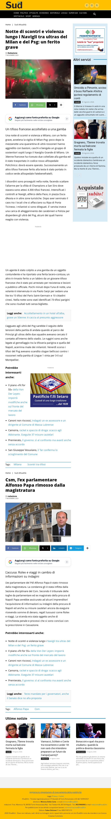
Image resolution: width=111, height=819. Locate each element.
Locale (77, 102)
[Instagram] (91, 5)
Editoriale (45, 759)
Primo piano (81, 752)
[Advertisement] (38, 247)
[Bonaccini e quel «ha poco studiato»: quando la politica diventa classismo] (90, 730)
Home (8, 24)
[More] (61, 105)
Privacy (54, 796)
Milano (18, 464)
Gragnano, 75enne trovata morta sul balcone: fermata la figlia (89, 146)
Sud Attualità (20, 24)
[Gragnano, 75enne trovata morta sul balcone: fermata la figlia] (90, 129)
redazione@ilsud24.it (99, 804)
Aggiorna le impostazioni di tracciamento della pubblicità (55, 792)
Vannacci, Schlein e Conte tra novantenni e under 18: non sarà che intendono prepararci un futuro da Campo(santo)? (55, 748)
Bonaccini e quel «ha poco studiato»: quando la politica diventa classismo (90, 745)
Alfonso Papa (21, 709)
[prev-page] (75, 175)
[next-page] (79, 175)
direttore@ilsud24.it (70, 802)
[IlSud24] (16, 5)
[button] (94, 14)
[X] (96, 5)
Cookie (61, 796)
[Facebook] (86, 5)
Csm (37, 709)
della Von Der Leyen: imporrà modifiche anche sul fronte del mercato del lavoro (17, 402)
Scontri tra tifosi (36, 464)
